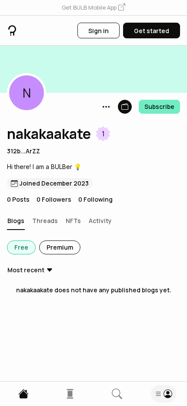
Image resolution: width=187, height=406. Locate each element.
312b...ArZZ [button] (23, 151)
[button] (93, 7)
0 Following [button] (95, 199)
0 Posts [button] (18, 199)
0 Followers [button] (54, 199)
